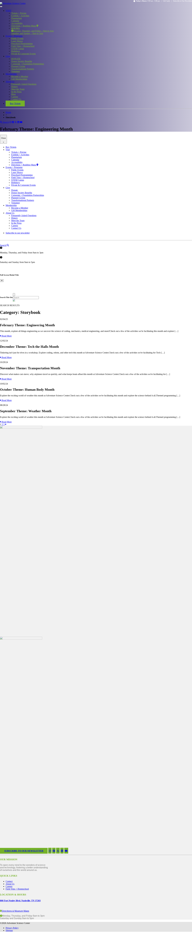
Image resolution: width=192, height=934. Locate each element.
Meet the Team (17, 89)
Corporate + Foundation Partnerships (27, 64)
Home (8, 112)
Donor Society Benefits (21, 61)
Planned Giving (18, 66)
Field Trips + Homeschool (22, 46)
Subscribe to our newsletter (18, 233)
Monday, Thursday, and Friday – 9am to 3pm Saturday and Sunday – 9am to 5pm (32, 31)
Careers (14, 97)
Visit (8, 149)
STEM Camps (17, 48)
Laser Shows (17, 41)
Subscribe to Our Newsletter (182, 1)
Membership (11, 74)
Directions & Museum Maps (15, 911)
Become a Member (19, 76)
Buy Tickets (15, 103)
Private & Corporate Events (23, 53)
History (14, 86)
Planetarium (16, 18)
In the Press (16, 91)
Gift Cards (166, 1)
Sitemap (9, 930)
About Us (10, 81)
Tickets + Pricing (18, 13)
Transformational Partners (22, 69)
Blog (13, 94)
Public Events (17, 38)
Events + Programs (14, 36)
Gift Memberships (19, 79)
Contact (9, 881)
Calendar (15, 21)
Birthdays (15, 51)
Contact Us (16, 99)
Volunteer (15, 71)
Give (8, 56)
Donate (14, 190)
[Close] (14, 294)
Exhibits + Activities (20, 15)
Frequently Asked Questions (23, 84)
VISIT (8, 10)
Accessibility (17, 23)
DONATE (16, 59)
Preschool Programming (22, 43)
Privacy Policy (12, 928)
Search (5, 122)
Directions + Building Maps (24, 26)
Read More (6, 336)
